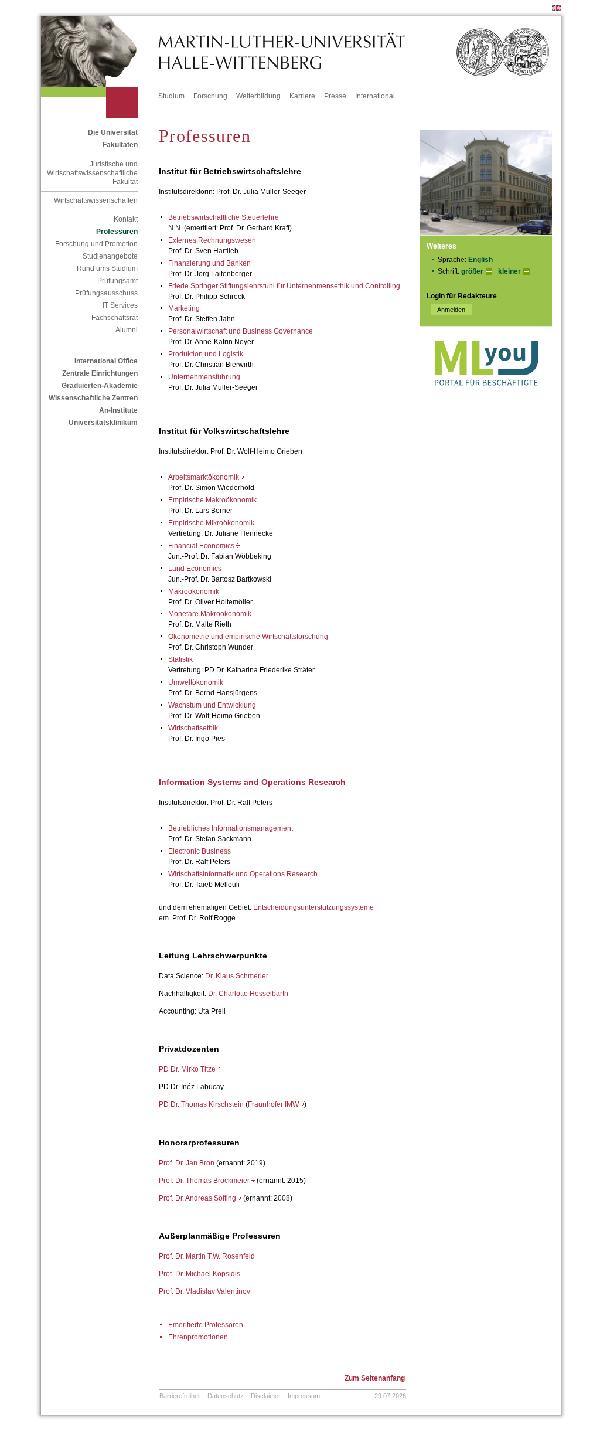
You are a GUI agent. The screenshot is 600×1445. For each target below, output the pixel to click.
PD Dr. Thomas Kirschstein (201, 1104)
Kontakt (126, 219)
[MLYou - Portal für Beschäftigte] (486, 397)
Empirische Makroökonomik (212, 500)
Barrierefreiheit (180, 1395)
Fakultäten (120, 145)
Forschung (210, 96)
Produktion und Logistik (205, 354)
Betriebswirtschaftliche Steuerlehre (223, 217)
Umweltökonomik (195, 682)
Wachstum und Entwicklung (212, 705)
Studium (171, 96)
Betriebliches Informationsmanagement (230, 828)
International (375, 96)
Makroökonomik (193, 591)
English (480, 260)
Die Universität (113, 132)
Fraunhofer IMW (276, 1104)
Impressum (304, 1395)
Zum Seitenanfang (375, 1378)
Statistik (180, 659)
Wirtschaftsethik (193, 728)
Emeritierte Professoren (205, 1325)
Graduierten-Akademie (100, 386)
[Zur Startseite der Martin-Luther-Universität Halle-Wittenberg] (99, 51)
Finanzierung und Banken (209, 263)
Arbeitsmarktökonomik (206, 477)
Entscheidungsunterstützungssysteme (313, 907)
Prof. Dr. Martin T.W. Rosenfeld (207, 1256)
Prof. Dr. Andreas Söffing (200, 1198)
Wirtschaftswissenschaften (96, 200)
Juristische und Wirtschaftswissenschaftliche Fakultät (92, 173)
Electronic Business (199, 851)
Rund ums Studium (107, 268)
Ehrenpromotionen (198, 1337)
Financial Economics (204, 546)
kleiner (509, 271)
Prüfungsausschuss (106, 293)
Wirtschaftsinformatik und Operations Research (243, 874)
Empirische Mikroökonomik (211, 523)
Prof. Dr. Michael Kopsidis (199, 1274)
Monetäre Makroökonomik (209, 614)
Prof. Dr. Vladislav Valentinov (204, 1291)
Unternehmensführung (204, 377)
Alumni (126, 330)
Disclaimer (266, 1395)
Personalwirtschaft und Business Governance (240, 331)
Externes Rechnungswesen (212, 240)
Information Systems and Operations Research (252, 782)
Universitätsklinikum (103, 423)
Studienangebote (110, 256)
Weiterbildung (258, 96)
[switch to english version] (556, 8)
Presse (335, 96)
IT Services (120, 305)
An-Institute (118, 410)
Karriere (302, 96)
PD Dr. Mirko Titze (190, 1069)
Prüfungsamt (117, 281)
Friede (179, 286)
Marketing (184, 308)
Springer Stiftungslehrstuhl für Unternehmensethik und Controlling (295, 286)
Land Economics (194, 569)
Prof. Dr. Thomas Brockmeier (207, 1181)
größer (472, 271)
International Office (106, 361)
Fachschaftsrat (114, 318)
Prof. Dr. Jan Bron (186, 1163)
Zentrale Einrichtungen (100, 373)
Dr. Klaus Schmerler (236, 976)
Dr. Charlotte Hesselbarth (248, 994)
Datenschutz (225, 1395)
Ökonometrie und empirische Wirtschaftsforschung (248, 637)
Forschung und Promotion (96, 244)
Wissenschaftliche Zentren (93, 398)
